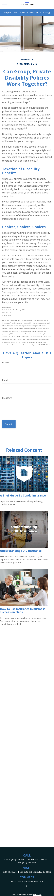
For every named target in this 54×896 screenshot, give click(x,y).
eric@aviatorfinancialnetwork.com (27, 881)
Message (7, 397)
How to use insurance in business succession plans (22, 610)
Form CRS (37, 894)
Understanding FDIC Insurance (21, 550)
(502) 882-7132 (18, 859)
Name (5, 362)
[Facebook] (27, 886)
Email (5, 380)
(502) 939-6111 (42, 859)
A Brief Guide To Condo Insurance (23, 495)
